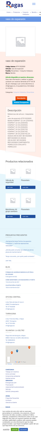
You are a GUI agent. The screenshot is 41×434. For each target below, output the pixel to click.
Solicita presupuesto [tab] (21, 102)
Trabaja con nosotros (12, 372)
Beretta (34, 12)
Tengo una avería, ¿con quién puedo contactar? (20, 256)
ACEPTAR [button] (14, 429)
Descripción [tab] (21, 98)
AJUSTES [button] (6, 429)
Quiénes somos (10, 378)
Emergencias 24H (11, 383)
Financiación (9, 385)
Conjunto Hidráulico (19, 92)
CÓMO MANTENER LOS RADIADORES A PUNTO (20, 280)
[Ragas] (15, 4)
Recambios (30, 92)
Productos (16, 12)
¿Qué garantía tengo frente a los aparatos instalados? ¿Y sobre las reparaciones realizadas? (18, 243)
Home (9, 12)
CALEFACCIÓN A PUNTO (13, 285)
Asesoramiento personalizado (15, 387)
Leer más (10, 187)
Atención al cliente (11, 402)
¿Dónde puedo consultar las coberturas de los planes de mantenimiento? (20, 251)
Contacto (8, 400)
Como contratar (10, 374)
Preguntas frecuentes (12, 398)
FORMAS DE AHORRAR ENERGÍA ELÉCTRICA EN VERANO (19, 273)
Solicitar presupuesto (12, 391)
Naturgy (8, 389)
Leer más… (9, 260)
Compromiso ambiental (13, 376)
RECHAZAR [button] (23, 429)
